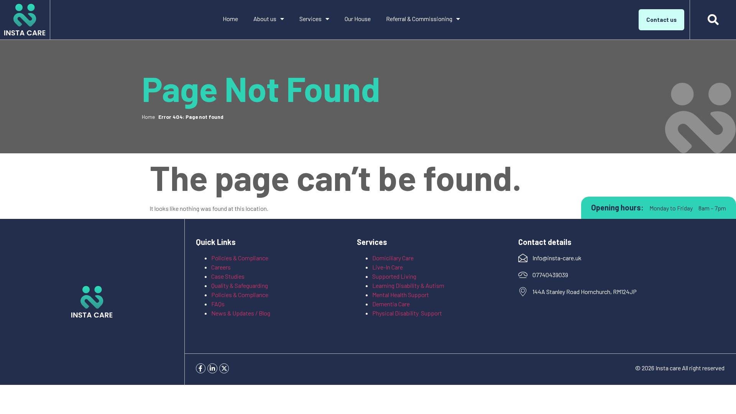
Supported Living (394, 276)
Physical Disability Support (407, 313)
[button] (713, 20)
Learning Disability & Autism (408, 285)
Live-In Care (387, 267)
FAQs (218, 303)
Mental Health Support (400, 294)
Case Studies (228, 276)
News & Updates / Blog (240, 313)
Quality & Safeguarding (240, 285)
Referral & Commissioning (419, 18)
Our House (358, 18)
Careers (221, 267)
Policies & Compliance (239, 257)
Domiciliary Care (393, 257)
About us (264, 18)
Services (310, 18)
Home (230, 18)
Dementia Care (391, 303)
